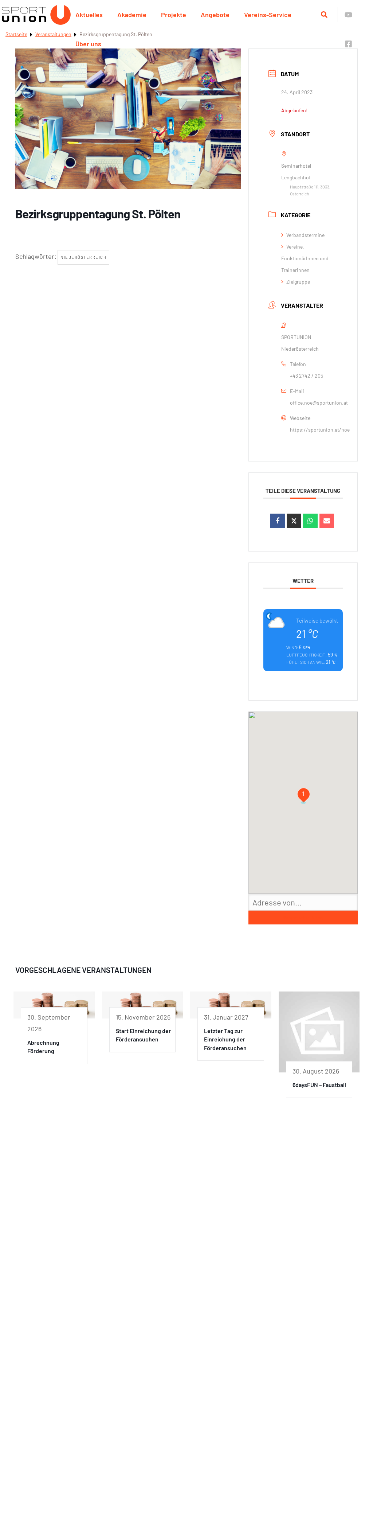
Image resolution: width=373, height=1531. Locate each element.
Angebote (215, 15)
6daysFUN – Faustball (319, 1084)
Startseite (16, 34)
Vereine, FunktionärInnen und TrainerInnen (305, 258)
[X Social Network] (294, 521)
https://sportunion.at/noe (320, 429)
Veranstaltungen (53, 34)
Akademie (131, 15)
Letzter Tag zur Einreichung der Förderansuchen (225, 1039)
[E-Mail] (326, 521)
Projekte (173, 15)
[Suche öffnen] (324, 14)
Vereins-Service (267, 15)
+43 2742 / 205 (306, 376)
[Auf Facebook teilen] (277, 521)
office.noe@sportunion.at (319, 403)
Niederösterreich (83, 257)
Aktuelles (89, 15)
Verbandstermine (305, 235)
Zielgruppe (298, 281)
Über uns (88, 44)
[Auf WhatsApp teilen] (310, 521)
